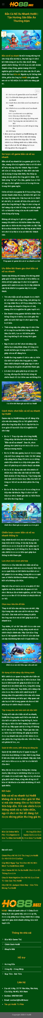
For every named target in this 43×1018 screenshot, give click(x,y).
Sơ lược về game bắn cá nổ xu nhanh (23, 95)
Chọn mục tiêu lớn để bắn (21, 116)
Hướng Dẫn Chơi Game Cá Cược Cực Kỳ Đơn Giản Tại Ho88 (31, 835)
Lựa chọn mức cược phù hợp (22, 113)
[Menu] (3, 4)
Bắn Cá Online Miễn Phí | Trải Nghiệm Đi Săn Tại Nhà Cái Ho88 (11, 835)
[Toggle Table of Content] (36, 91)
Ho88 (24, 77)
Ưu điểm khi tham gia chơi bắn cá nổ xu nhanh (23, 98)
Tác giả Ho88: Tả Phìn (14, 1004)
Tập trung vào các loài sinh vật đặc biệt (25, 122)
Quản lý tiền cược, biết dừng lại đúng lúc (25, 127)
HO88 (4, 911)
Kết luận (12, 131)
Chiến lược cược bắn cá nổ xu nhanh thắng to (23, 109)
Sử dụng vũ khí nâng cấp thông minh (25, 118)
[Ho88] (21, 4)
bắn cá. (17, 74)
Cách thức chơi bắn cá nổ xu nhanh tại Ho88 (24, 104)
